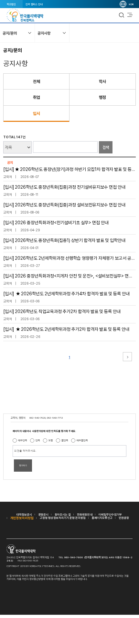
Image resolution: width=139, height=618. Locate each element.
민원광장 (124, 517)
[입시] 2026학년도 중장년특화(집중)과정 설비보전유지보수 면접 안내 (64, 204)
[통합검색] (121, 15)
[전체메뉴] (130, 15)
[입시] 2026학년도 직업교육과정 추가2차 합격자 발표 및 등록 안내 (62, 311)
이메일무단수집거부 (110, 514)
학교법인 (11, 4)
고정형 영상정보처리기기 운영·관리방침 (63, 517)
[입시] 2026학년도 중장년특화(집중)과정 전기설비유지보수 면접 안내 (64, 187)
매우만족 (22, 440)
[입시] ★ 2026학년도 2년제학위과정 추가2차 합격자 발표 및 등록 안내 (66, 329)
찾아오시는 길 (63, 514)
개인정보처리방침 (22, 518)
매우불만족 (82, 440)
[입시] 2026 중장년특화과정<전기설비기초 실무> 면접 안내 (56, 222)
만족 (38, 440)
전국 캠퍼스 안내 (34, 4)
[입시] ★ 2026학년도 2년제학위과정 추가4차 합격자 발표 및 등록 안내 (66, 293)
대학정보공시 (24, 514)
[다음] (127, 356)
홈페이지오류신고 (102, 517)
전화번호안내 (84, 514)
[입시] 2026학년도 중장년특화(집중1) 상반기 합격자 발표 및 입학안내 (64, 240)
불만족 (64, 440)
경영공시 (43, 514)
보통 (50, 440)
